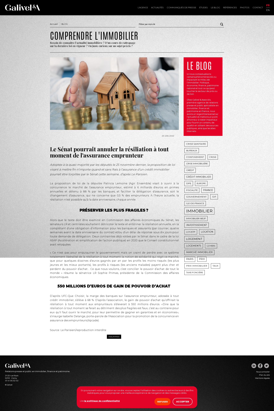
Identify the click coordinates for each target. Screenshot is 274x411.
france (208, 190)
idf (214, 196)
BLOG (65, 24)
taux (215, 265)
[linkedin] (253, 365)
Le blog (215, 7)
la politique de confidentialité (102, 401)
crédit (190, 170)
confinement (195, 157)
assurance (114, 337)
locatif (190, 232)
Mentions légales (262, 378)
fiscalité (192, 190)
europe (201, 183)
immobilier (199, 211)
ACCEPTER (182, 401)
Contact (258, 7)
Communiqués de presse (181, 7)
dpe (188, 183)
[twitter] (266, 365)
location (207, 231)
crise (212, 157)
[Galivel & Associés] (22, 10)
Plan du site (264, 375)
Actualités (157, 7)
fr (268, 5)
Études (203, 7)
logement (194, 239)
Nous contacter (263, 372)
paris (189, 259)
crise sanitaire (196, 144)
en (268, 10)
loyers (211, 245)
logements (193, 245)
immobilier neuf (196, 218)
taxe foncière (194, 272)
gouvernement (196, 196)
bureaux (191, 150)
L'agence (143, 7)
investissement (196, 225)
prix (202, 259)
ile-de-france (195, 203)
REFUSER (162, 401)
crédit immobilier (198, 176)
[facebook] (260, 365)
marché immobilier (199, 252)
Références (230, 7)
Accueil (54, 24)
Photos (244, 7)
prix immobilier (196, 265)
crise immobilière (197, 163)
